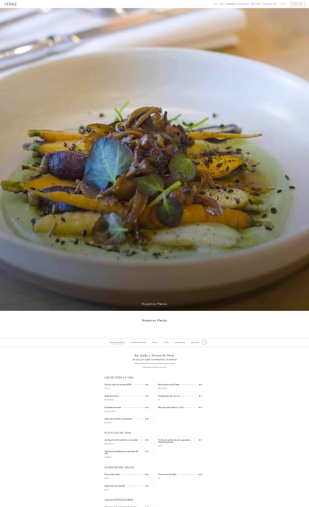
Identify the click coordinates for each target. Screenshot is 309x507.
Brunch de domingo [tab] (180, 342)
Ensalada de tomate (113, 408)
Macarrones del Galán (167, 475)
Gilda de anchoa (111, 396)
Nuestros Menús (154, 304)
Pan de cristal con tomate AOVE (118, 385)
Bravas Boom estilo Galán (169, 385)
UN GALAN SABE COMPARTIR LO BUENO (154, 360)
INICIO (216, 4)
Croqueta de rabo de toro (169, 396)
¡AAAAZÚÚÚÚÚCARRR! (119, 500)
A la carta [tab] (166, 342)
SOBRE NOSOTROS (256, 4)
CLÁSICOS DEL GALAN (119, 467)
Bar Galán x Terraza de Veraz (154, 355)
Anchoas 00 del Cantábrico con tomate (121, 440)
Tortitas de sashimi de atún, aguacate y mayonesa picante (174, 441)
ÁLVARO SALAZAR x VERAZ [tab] (138, 342)
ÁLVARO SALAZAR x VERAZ (269, 4)
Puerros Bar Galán (112, 475)
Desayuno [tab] (154, 342)
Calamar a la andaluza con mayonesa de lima (121, 452)
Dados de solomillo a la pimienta (118, 419)
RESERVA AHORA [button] (297, 4)
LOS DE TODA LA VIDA (119, 377)
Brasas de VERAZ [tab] (195, 342)
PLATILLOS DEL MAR (118, 433)
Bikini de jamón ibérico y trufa (170, 408)
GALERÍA (221, 4)
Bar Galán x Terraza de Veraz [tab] (117, 342)
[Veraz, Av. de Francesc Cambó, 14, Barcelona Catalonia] (10, 4)
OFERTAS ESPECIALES (243, 4)
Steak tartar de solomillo (115, 486)
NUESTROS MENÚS (231, 4)
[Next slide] (204, 342)
